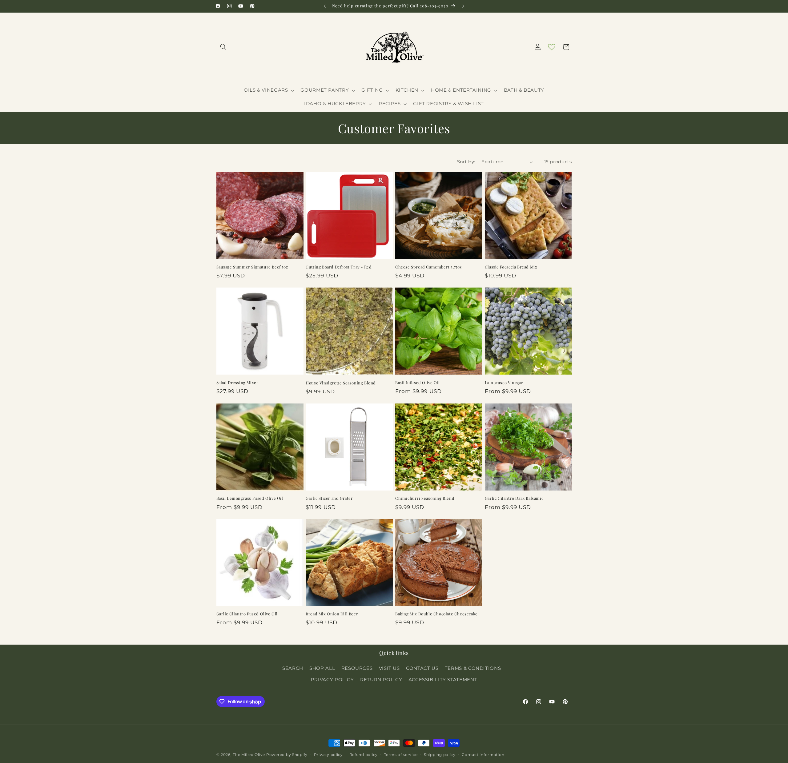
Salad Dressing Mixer (237, 382)
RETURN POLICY (381, 679)
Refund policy (363, 755)
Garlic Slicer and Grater (329, 498)
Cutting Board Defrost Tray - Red (339, 266)
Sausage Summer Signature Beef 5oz (252, 266)
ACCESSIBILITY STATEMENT (442, 679)
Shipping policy (440, 755)
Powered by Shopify (287, 755)
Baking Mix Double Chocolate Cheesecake (436, 613)
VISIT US (389, 668)
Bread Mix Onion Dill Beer (332, 613)
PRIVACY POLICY (332, 679)
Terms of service (401, 755)
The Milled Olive (249, 755)
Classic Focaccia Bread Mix (511, 266)
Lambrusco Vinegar (504, 382)
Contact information (483, 755)
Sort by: (466, 162)
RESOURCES (357, 668)
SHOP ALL (322, 668)
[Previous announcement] (325, 6)
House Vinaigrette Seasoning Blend (341, 382)
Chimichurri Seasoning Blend (424, 498)
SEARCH (292, 668)
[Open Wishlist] (552, 47)
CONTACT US (422, 668)
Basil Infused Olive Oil (417, 382)
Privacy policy (328, 755)
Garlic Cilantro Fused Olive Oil (247, 613)
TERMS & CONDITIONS (473, 668)
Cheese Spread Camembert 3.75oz (428, 266)
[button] (223, 47)
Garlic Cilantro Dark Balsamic (514, 498)
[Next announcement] (463, 6)
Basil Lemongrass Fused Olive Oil (249, 498)
